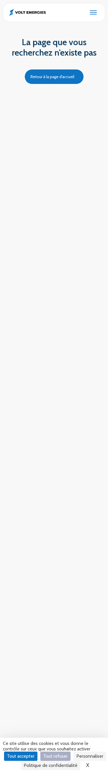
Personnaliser (89, 756)
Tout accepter (21, 756)
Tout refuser (55, 756)
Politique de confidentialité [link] (50, 765)
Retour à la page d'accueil (52, 76)
